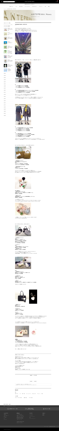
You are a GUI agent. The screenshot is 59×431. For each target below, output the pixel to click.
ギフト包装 (5, 417)
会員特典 (5, 414)
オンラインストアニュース (32, 418)
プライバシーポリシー (46, 426)
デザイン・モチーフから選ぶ (18, 397)
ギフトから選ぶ (31, 397)
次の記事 (35, 381)
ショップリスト (31, 415)
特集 (42, 393)
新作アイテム (16, 393)
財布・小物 (23, 393)
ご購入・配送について (6, 415)
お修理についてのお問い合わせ (20, 415)
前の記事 (31, 381)
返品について (5, 416)
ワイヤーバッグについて (32, 416)
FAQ (4, 418)
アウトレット (38, 393)
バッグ (20, 393)
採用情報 (43, 415)
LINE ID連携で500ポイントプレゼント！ (29, 4)
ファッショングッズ (28, 393)
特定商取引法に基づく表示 (52, 426)
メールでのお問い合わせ (19, 414)
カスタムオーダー (34, 393)
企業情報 (43, 414)
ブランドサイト (31, 414)
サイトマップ (5, 419)
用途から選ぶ (25, 397)
